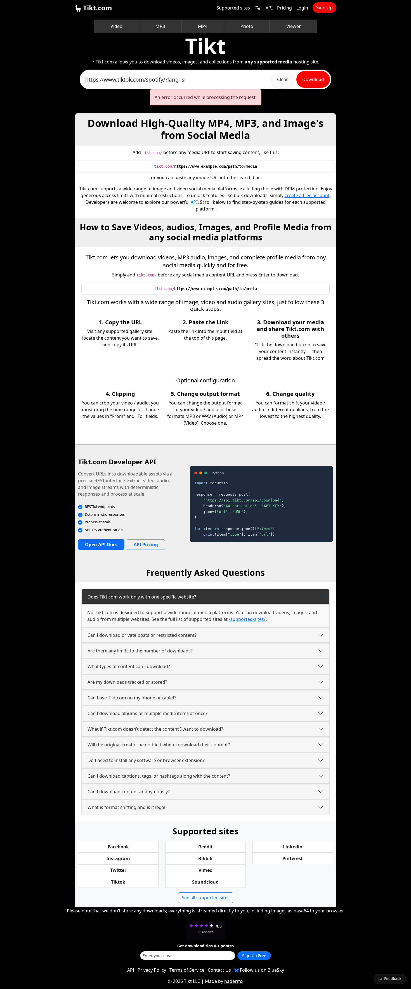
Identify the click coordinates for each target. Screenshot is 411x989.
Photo (246, 26)
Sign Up (324, 7)
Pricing (284, 8)
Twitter (118, 870)
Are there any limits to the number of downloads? (140, 651)
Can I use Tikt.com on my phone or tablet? (132, 698)
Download (313, 79)
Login (302, 8)
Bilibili (205, 858)
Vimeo (205, 870)
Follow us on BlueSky (261, 970)
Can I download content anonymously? (129, 792)
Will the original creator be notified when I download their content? (159, 745)
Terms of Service (186, 970)
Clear (282, 79)
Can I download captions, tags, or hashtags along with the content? (159, 776)
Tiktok (118, 882)
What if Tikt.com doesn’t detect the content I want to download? (155, 729)
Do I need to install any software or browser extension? (146, 760)
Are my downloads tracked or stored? (127, 682)
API (269, 8)
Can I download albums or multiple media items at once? (147, 713)
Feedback (392, 978)
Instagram (118, 858)
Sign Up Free (254, 955)
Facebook (118, 847)
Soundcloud (205, 882)
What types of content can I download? (129, 666)
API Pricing (146, 544)
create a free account (307, 195)
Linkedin (293, 847)
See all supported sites (206, 898)
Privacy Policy (152, 970)
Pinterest (292, 858)
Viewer (293, 26)
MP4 (202, 26)
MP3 (160, 26)
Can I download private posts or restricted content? (142, 635)
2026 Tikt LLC (186, 981)
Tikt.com (96, 7)
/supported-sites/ (247, 619)
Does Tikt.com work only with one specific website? (142, 597)
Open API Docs (101, 544)
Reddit (205, 847)
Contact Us (219, 970)
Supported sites (233, 8)
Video (116, 26)
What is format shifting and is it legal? (127, 807)
